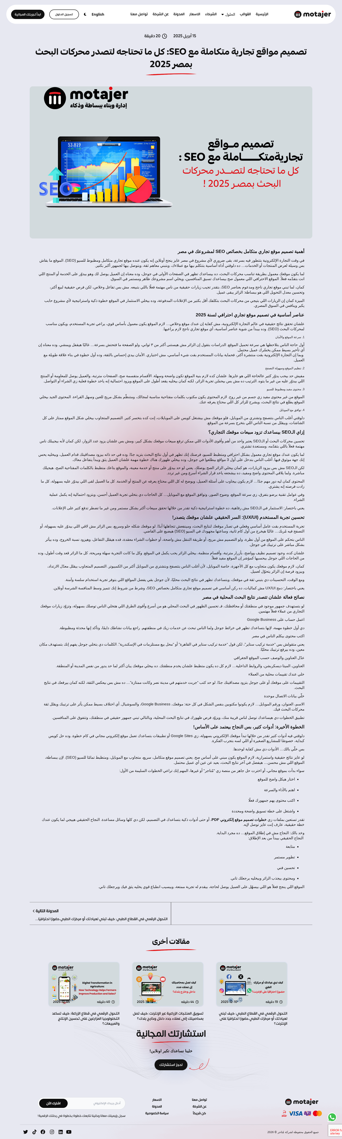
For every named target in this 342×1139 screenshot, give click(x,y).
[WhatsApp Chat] (332, 1117)
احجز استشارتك (171, 1065)
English (98, 14)
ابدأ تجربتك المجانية (28, 14)
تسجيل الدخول (64, 14)
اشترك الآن (53, 1103)
